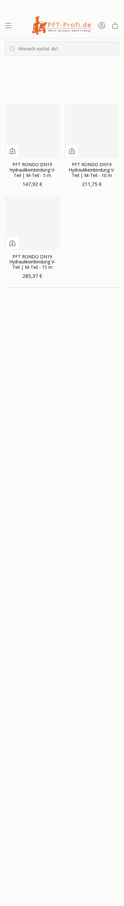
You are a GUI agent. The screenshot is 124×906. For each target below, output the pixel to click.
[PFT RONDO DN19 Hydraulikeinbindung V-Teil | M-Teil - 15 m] (32, 223)
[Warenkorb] (115, 25)
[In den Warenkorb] (12, 151)
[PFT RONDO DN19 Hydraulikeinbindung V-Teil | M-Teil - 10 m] (92, 131)
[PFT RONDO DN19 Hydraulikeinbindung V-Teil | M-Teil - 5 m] (32, 131)
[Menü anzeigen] (8, 25)
